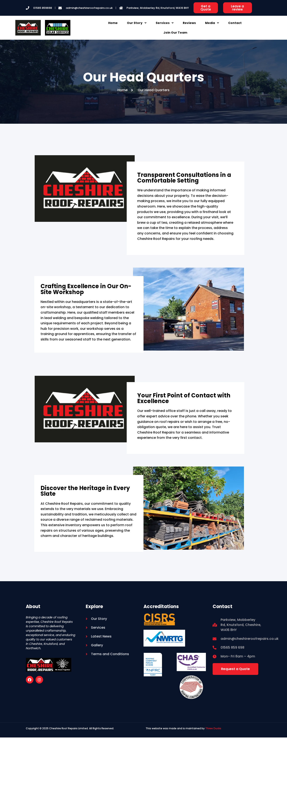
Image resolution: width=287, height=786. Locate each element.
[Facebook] (29, 679)
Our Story (134, 23)
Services (163, 23)
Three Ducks (213, 728)
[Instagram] (39, 679)
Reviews (189, 23)
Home (113, 23)
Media (210, 23)
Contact (235, 23)
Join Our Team (175, 32)
